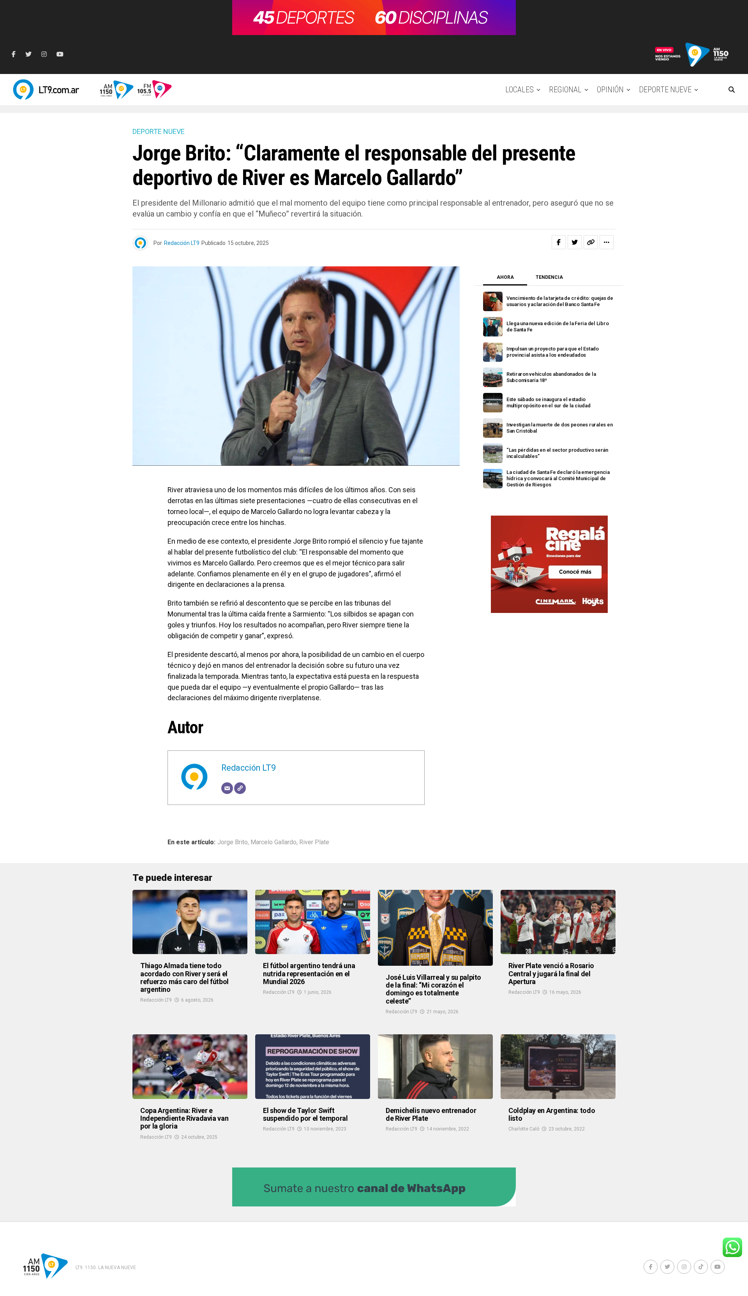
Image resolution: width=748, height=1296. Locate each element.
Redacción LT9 (181, 243)
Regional (565, 89)
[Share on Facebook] (559, 242)
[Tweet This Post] (575, 242)
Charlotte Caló (523, 1129)
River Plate (314, 842)
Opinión (610, 89)
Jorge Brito (232, 842)
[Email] (227, 788)
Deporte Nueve (665, 89)
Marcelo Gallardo (273, 842)
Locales (519, 89)
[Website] (240, 788)
